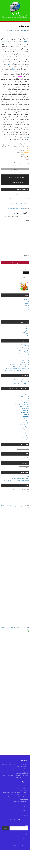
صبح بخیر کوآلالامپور (24, 406)
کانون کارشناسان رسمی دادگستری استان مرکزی (17, 368)
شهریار (10, 173)
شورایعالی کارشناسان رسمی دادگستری (19, 366)
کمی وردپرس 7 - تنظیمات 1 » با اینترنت (17, 203)
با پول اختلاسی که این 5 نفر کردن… (20, 383)
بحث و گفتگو (26, 416)
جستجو (26, 825)
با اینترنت (15, 13)
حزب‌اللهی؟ (26, 426)
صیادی (27, 420)
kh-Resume (26, 314)
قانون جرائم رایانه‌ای (24, 362)
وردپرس (27, 32)
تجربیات (27, 307)
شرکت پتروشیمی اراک (23, 351)
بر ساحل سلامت (25, 412)
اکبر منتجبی (26, 418)
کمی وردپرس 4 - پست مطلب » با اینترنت (16, 208)
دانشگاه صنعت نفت (24, 354)
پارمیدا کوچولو (26, 433)
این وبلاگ (26, 41)
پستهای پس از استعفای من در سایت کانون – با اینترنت (15, 775)
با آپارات (27, 333)
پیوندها (27, 311)
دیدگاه (27, 220)
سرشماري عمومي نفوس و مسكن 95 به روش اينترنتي (16, 480)
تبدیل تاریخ (25, 838)
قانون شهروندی (25, 360)
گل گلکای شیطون (25, 400)
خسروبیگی (23, 30)
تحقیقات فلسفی (25, 435)
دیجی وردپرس (7, 845)
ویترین (27, 309)
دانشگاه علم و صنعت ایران (23, 349)
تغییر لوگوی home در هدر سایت (20, 787)
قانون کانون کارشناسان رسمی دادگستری (19, 364)
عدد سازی (10, 768)
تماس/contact (26, 313)
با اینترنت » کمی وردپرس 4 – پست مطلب (16, 193)
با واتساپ (27, 335)
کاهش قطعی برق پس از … (22, 381)
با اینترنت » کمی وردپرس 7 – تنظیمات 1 (17, 198)
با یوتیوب (27, 328)
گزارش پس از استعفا (21, 777)
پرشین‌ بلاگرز (26, 410)
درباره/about (26, 299)
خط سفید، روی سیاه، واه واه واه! (21, 379)
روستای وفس (26, 429)
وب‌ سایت (26, 255)
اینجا (21, 59)
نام (28, 240)
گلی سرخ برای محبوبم (15, 182)
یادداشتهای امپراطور (24, 424)
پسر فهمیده (26, 414)
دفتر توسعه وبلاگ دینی (24, 396)
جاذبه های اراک (25, 422)
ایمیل (27, 248)
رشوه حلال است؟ (23, 790)
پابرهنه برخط (26, 402)
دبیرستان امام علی (24, 345)
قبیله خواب (26, 431)
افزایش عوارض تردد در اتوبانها (21, 801)
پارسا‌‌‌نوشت (26, 439)
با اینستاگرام (26, 332)
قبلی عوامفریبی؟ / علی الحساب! (15, 177)
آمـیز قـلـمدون (25, 394)
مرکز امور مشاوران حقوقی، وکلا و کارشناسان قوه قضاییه (15, 370)
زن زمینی (27, 392)
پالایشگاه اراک (26, 358)
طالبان (27, 476)
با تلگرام (27, 330)
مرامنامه (27, 305)
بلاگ (28, 301)
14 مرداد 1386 (10, 30)
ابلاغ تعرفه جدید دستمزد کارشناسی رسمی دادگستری (15, 792)
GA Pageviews (24, 815)
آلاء (28, 398)
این (9, 64)
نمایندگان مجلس (25, 437)
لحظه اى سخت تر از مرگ (22, 785)
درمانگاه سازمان (25, 428)
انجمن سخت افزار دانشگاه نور (22, 404)
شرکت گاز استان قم (24, 356)
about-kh (27, 316)
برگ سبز (27, 303)
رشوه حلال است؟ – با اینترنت (20, 764)
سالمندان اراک (25, 408)
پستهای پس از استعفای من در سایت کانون (18, 794)
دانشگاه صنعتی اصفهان (23, 347)
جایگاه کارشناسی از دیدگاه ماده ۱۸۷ (20, 478)
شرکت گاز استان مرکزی (23, 352)
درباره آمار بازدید (24, 810)
